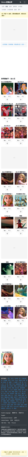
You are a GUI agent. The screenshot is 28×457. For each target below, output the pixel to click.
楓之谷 (23, 393)
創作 (10, 6)
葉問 (18, 405)
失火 (13, 384)
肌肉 (2, 395)
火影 (12, 380)
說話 (22, 405)
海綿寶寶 (22, 388)
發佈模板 (10, 44)
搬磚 (19, 395)
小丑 (20, 391)
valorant (19, 403)
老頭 (9, 403)
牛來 (21, 401)
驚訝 (23, 384)
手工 (9, 96)
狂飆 (16, 393)
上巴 (2, 384)
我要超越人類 (18, 399)
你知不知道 (22, 397)
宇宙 (4, 390)
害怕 (12, 399)
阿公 (11, 406)
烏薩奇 (5, 403)
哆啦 (8, 401)
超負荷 (12, 393)
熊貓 (13, 391)
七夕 (11, 390)
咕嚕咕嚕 (18, 384)
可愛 (8, 406)
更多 (22, 44)
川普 (9, 391)
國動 (4, 401)
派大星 (17, 388)
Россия (14, 423)
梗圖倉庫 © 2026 (5, 427)
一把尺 (15, 395)
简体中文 (21, 413)
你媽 (9, 399)
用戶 (19, 10)
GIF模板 (20, 6)
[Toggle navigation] (24, 2)
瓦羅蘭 (5, 380)
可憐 (10, 384)
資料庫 (15, 6)
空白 (4, 393)
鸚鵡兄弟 (7, 397)
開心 (9, 378)
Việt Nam (3, 423)
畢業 (15, 386)
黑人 (19, 393)
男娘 (13, 388)
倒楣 (6, 395)
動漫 (4, 382)
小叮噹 (9, 388)
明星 (6, 391)
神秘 (9, 395)
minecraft (16, 406)
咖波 (15, 408)
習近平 (16, 397)
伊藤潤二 (12, 401)
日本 (11, 420)
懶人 (5, 96)
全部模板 (4, 44)
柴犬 (12, 378)
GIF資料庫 (10, 10)
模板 (7, 6)
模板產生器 (17, 44)
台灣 (15, 418)
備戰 (10, 382)
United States (5, 420)
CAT (25, 382)
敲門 (23, 390)
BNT (8, 390)
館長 (23, 395)
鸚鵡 (11, 397)
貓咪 (19, 390)
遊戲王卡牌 (22, 380)
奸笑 (8, 393)
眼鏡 (16, 391)
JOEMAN (3, 405)
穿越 (8, 405)
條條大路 (22, 406)
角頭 (17, 401)
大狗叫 (11, 386)
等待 (15, 405)
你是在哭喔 (20, 386)
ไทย (9, 423)
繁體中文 (14, 413)
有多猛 (16, 378)
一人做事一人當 (16, 382)
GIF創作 (4, 10)
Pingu (16, 380)
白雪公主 (8, 408)
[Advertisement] (14, 62)
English (3, 415)
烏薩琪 (15, 390)
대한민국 (16, 420)
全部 (3, 6)
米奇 (9, 380)
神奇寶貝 (13, 403)
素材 (15, 10)
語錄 (12, 405)
